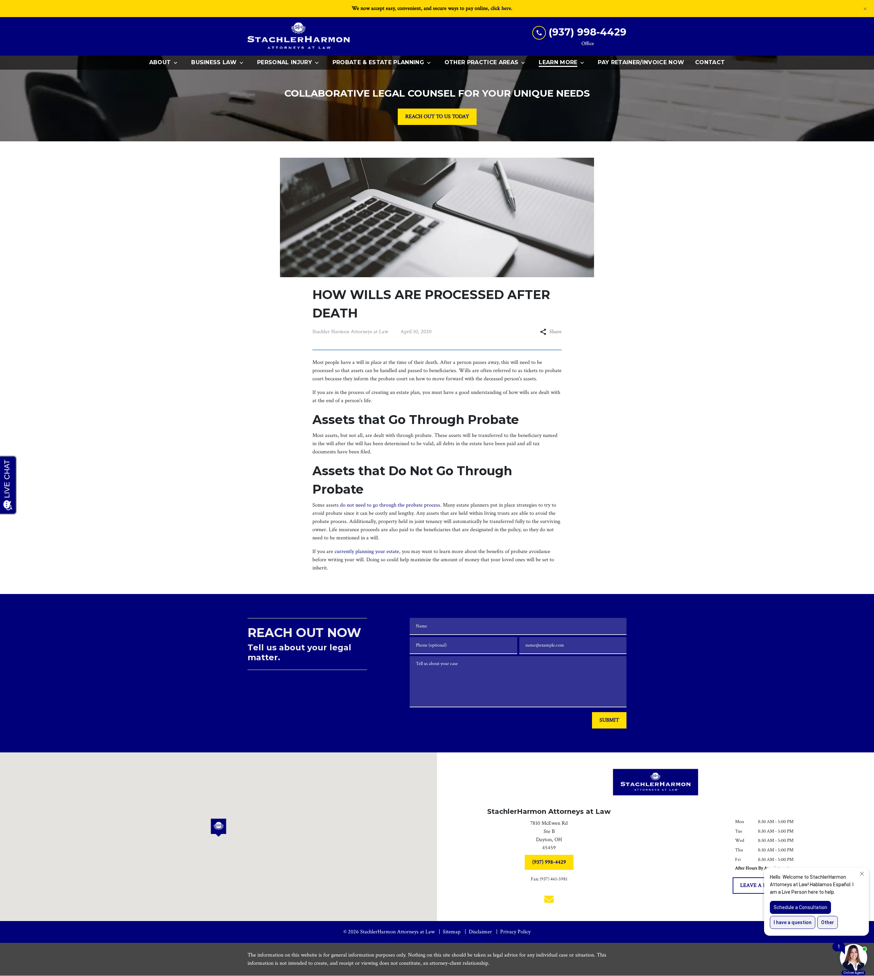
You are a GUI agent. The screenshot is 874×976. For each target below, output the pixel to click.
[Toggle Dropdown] (177, 63)
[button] (218, 828)
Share (555, 331)
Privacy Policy (515, 931)
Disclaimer (480, 931)
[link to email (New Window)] (549, 899)
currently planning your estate (367, 551)
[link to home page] (299, 36)
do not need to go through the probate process (390, 505)
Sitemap (452, 931)
